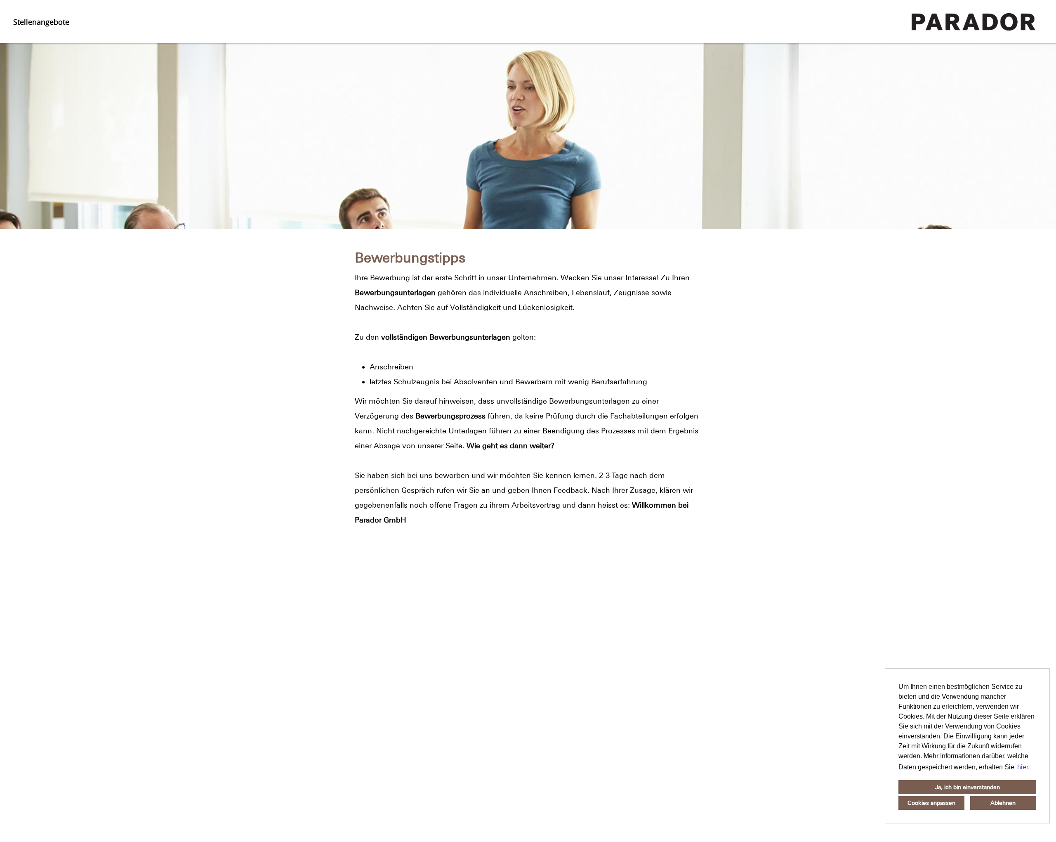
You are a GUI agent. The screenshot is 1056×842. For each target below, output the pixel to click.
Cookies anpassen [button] (931, 802)
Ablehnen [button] (1003, 802)
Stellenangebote (41, 22)
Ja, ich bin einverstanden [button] (967, 787)
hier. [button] (1023, 767)
